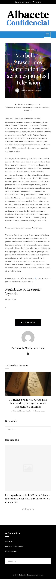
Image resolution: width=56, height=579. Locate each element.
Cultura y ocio (28, 49)
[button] (22, 509)
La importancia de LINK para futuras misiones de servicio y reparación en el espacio (27, 498)
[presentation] (7, 393)
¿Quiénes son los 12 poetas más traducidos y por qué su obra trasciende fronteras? (28, 403)
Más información (28, 322)
